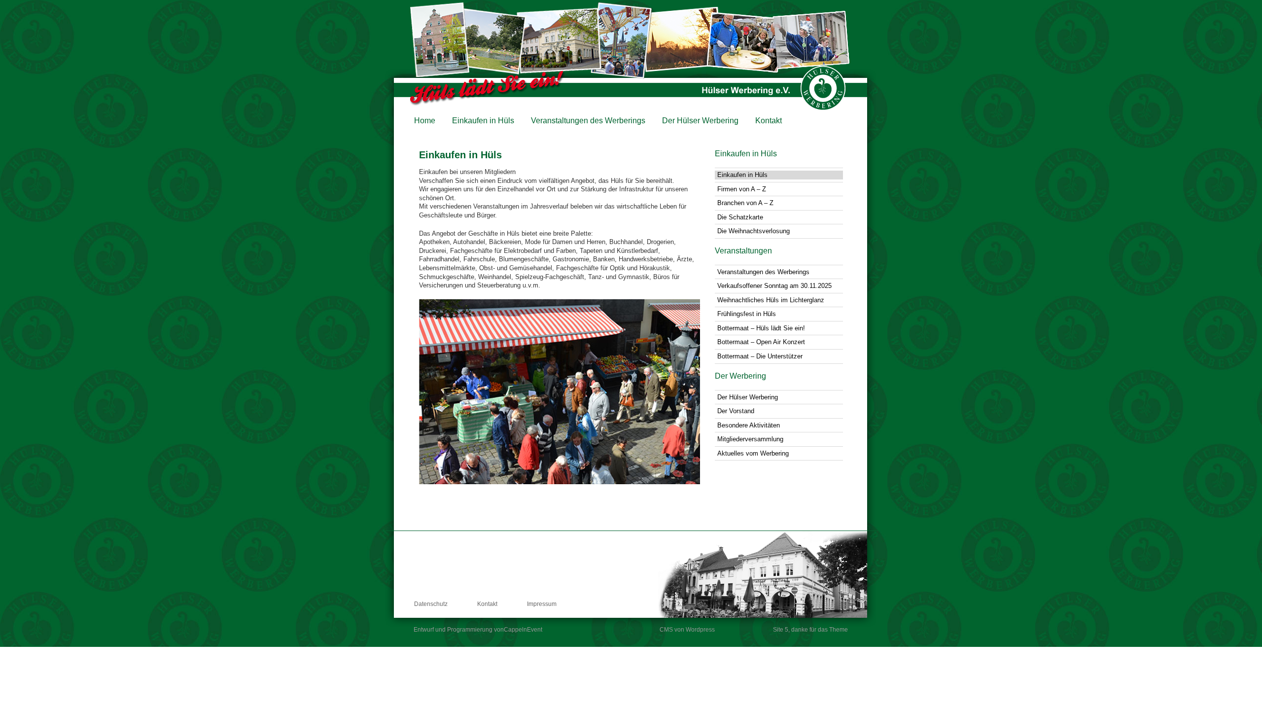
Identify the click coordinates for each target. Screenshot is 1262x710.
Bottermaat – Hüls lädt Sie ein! (761, 328)
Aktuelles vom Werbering (753, 453)
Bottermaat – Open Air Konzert (761, 342)
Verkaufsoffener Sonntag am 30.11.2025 (774, 285)
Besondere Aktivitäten (748, 425)
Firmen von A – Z (741, 189)
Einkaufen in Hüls (483, 120)
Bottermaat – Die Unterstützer (760, 356)
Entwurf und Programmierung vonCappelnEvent (478, 629)
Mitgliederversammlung (750, 439)
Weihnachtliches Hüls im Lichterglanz (770, 300)
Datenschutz (431, 604)
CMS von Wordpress (687, 629)
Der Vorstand (735, 411)
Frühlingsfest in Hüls (746, 314)
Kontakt (768, 120)
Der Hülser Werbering (700, 120)
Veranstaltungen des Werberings (588, 120)
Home (424, 120)
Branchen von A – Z (745, 203)
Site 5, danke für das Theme (810, 629)
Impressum (542, 604)
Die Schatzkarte (740, 217)
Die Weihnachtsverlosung (753, 231)
